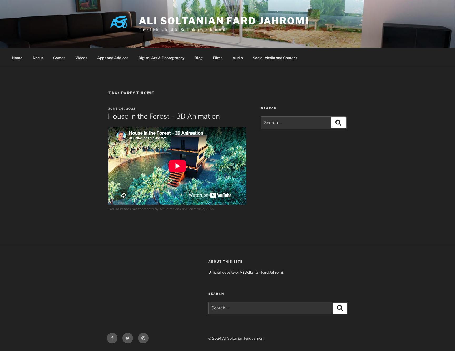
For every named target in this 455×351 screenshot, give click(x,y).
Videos (81, 58)
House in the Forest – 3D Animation (164, 116)
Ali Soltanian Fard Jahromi (224, 21)
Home (17, 58)
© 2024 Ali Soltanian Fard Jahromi (236, 338)
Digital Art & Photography (162, 58)
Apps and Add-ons (112, 58)
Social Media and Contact (275, 58)
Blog (199, 58)
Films (217, 58)
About (37, 58)
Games (59, 58)
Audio (238, 58)
